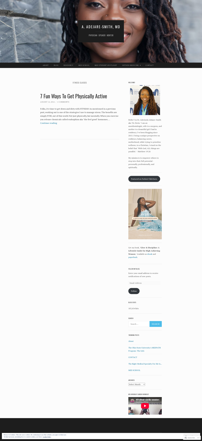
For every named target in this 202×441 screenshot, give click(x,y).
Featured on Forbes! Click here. (144, 179)
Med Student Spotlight (106, 65)
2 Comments (63, 102)
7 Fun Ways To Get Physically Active (73, 96)
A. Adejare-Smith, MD (101, 26)
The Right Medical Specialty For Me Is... (145, 364)
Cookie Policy (47, 437)
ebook (149, 254)
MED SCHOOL (134, 370)
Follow (134, 291)
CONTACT (149, 65)
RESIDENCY (68, 65)
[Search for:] (145, 324)
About (46, 65)
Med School (84, 65)
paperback (132, 257)
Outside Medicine (130, 65)
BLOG (56, 65)
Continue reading (48, 123)
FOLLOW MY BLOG (134, 269)
